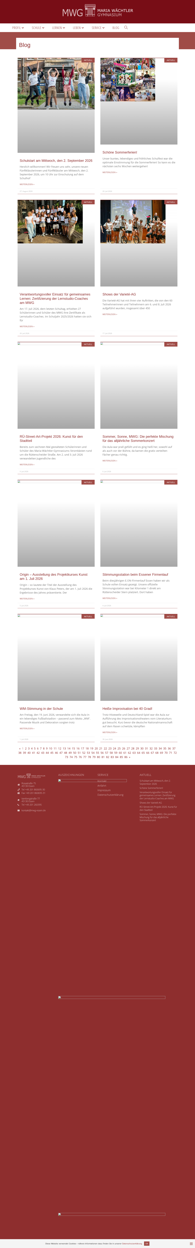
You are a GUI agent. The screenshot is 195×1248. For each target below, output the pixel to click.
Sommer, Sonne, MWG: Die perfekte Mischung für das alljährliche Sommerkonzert (158, 817)
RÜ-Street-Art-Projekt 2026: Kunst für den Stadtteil (158, 808)
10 (50, 748)
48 (65, 753)
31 (146, 748)
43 (42, 753)
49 (70, 753)
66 (147, 753)
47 (61, 753)
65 (143, 753)
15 (73, 748)
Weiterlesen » (27, 184)
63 (134, 753)
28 (132, 748)
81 (103, 757)
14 (68, 748)
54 (93, 753)
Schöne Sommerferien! (119, 152)
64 (138, 753)
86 (125, 757)
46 (56, 753)
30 (141, 748)
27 (128, 748)
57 (106, 753)
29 (137, 748)
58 (111, 753)
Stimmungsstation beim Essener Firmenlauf (135, 574)
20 (96, 748)
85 (121, 757)
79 (94, 757)
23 (109, 748)
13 (64, 748)
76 (80, 757)
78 (89, 757)
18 (87, 748)
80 (98, 757)
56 (102, 753)
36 (169, 748)
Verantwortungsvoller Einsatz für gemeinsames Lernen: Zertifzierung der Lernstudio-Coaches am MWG (55, 298)
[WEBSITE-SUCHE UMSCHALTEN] (126, 27)
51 (79, 753)
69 (161, 753)
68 (156, 753)
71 (170, 753)
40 (29, 753)
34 (160, 748)
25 (119, 748)
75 (75, 757)
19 (91, 748)
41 (33, 753)
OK (146, 1243)
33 (155, 748)
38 (19, 753)
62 (129, 753)
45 (51, 753)
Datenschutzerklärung (132, 1243)
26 (123, 748)
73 (66, 757)
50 (74, 753)
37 (173, 748)
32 (151, 748)
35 (164, 748)
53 (88, 753)
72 (175, 753)
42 (38, 753)
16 (78, 748)
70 (166, 753)
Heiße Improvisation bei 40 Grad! (127, 709)
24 (114, 748)
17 (82, 748)
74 (71, 757)
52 (83, 753)
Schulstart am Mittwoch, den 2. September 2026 (56, 161)
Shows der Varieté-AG (119, 294)
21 (100, 748)
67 (152, 753)
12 (59, 748)
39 (24, 753)
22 (105, 748)
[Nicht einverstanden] (191, 1243)
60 (120, 753)
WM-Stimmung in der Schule (41, 709)
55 (97, 753)
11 (55, 748)
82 (107, 757)
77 (84, 757)
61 (124, 753)
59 (115, 753)
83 (112, 757)
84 (116, 757)
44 (47, 753)
